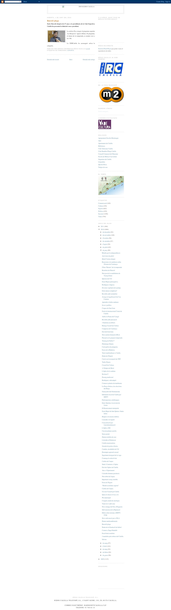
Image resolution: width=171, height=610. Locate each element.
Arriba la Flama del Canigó (110, 316)
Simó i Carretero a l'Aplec (110, 464)
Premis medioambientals (109, 521)
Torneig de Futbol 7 (108, 341)
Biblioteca (101, 146)
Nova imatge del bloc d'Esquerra (112, 507)
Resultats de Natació (108, 270)
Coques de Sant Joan (108, 308)
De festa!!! (105, 374)
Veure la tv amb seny (108, 504)
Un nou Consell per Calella (110, 491)
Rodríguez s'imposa (108, 285)
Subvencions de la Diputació (111, 510)
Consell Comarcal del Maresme (108, 154)
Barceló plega (53, 20)
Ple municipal (106, 498)
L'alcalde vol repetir (108, 420)
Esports (70, 50)
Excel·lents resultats (108, 533)
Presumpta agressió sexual (110, 452)
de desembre (107, 232)
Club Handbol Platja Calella (107, 151)
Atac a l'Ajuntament (108, 470)
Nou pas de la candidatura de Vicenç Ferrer (111, 274)
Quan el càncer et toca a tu (110, 495)
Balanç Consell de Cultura (110, 326)
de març (105, 549)
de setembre (106, 241)
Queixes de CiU (107, 279)
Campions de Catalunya (109, 329)
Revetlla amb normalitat (109, 294)
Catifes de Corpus (107, 461)
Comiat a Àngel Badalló (109, 530)
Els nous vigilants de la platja (111, 288)
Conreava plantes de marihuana (112, 383)
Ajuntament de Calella (105, 143)
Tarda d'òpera (106, 362)
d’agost (105, 244)
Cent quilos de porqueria (110, 347)
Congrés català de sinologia (110, 501)
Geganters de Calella (104, 159)
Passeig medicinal (107, 377)
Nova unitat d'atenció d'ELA (111, 335)
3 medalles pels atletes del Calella (112, 536)
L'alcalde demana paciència (110, 473)
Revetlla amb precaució (109, 320)
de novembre (107, 235)
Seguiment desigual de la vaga (111, 455)
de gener (105, 555)
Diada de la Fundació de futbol (111, 527)
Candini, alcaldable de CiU (110, 449)
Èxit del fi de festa (107, 332)
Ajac (99, 141)
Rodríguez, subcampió (109, 380)
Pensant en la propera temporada (112, 338)
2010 (102, 229)
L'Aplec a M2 (106, 428)
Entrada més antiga (89, 59)
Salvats (104, 539)
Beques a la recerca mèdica (110, 417)
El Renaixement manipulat (110, 408)
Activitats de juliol (108, 256)
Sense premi (106, 434)
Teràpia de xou (102, 167)
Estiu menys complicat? (109, 291)
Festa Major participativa (110, 282)
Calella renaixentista (108, 443)
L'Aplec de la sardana (108, 371)
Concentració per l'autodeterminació (109, 424)
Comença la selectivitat (109, 458)
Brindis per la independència (111, 253)
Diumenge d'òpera (107, 344)
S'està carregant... (103, 111)
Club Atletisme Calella (105, 149)
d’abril (105, 546)
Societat (100, 214)
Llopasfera (101, 162)
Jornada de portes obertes (110, 446)
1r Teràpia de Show (108, 368)
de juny (105, 250)
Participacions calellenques (110, 400)
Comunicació (102, 203)
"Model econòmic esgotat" (110, 485)
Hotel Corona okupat (108, 259)
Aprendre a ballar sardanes (110, 302)
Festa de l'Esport (107, 482)
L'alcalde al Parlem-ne (109, 440)
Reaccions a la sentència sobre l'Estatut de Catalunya (111, 263)
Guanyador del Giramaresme (111, 391)
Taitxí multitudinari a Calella (111, 353)
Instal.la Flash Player (104, 49)
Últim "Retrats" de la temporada (112, 267)
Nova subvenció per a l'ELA (111, 518)
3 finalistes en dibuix (108, 323)
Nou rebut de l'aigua (108, 476)
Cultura (100, 206)
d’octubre (106, 238)
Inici (70, 59)
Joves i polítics (106, 305)
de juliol (105, 247)
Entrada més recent (53, 59)
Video (100, 216)
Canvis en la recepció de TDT (111, 359)
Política (100, 211)
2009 (102, 559)
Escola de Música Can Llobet (107, 157)
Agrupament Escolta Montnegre (108, 138)
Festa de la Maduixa (108, 350)
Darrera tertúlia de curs (109, 437)
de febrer (105, 552)
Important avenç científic (110, 479)
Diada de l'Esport (107, 356)
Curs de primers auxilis (109, 431)
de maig (105, 543)
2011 (102, 226)
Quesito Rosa (102, 164)
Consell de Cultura (108, 365)
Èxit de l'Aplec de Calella (110, 467)
